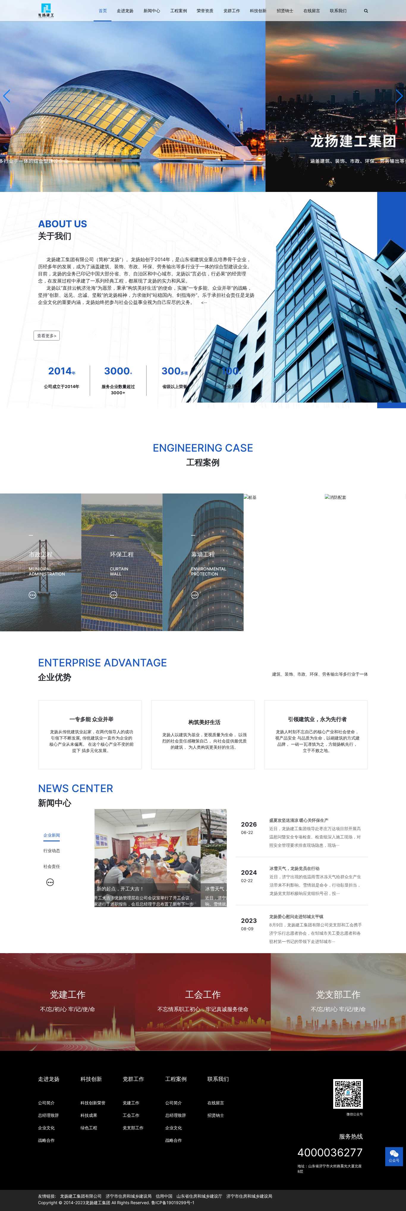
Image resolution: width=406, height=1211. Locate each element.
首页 (103, 10)
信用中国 (164, 1196)
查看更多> (46, 335)
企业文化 (46, 1127)
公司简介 (46, 1102)
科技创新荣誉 (93, 1102)
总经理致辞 (48, 1115)
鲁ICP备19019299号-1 (172, 1202)
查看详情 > (203, 1030)
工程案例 (178, 10)
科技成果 (89, 1115)
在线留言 (311, 10)
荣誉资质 (205, 10)
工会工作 (131, 1115)
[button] (7, 96)
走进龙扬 (125, 10)
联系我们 (338, 10)
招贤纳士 (285, 10)
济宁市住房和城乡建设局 (129, 1196)
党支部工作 (133, 1127)
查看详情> (67, 1030)
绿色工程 (89, 1127)
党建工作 (131, 1102)
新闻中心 (152, 10)
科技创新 (258, 10)
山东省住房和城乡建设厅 (199, 1196)
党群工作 (232, 10)
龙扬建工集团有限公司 (81, 1196)
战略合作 (46, 1140)
